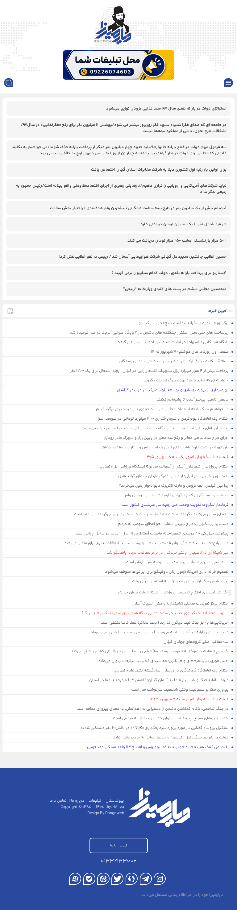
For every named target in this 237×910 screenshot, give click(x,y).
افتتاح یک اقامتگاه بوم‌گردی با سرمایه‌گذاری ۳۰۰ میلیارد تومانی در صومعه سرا (164, 419)
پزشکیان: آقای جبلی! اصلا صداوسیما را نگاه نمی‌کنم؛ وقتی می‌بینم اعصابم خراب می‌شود (156, 428)
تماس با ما (58, 801)
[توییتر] (117, 879)
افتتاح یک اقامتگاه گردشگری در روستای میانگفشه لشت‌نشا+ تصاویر (172, 670)
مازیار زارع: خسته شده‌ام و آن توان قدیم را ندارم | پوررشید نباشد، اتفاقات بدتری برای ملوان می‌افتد (147, 543)
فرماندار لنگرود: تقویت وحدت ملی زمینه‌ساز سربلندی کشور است (175, 505)
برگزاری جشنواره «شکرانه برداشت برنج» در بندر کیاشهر (183, 323)
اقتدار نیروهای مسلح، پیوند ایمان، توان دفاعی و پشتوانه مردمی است (171, 718)
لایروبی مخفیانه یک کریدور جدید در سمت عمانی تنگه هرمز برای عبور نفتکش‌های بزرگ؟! (155, 613)
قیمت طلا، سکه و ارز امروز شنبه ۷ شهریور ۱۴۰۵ (190, 699)
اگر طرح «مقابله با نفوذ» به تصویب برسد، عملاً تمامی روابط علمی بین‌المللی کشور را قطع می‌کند (150, 651)
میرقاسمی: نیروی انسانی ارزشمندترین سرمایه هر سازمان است (178, 562)
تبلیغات (95, 801)
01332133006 (118, 861)
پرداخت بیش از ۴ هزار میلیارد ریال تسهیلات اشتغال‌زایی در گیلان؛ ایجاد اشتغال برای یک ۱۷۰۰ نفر (150, 371)
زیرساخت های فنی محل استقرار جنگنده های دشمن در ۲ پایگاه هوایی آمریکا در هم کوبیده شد (150, 333)
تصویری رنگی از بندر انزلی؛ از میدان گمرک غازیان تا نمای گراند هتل (174, 476)
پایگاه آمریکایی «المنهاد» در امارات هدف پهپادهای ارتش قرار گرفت (173, 342)
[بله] (89, 879)
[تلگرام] (146, 879)
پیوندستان (115, 801)
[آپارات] (75, 879)
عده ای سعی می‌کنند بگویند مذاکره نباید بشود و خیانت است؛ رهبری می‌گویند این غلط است (152, 514)
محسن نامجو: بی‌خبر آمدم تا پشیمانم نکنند (193, 400)
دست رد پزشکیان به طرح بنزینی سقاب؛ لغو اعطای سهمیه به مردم (174, 524)
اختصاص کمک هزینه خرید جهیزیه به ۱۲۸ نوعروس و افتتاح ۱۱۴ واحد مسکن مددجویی (158, 747)
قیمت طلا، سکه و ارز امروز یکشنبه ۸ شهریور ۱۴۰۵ (187, 457)
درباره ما (78, 801)
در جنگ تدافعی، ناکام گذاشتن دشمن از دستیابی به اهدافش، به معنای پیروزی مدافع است (153, 709)
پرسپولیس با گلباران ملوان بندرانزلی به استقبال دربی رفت (181, 581)
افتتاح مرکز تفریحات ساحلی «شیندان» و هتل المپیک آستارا (181, 603)
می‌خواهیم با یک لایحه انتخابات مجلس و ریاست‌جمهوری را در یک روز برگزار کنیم (163, 409)
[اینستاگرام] (160, 879)
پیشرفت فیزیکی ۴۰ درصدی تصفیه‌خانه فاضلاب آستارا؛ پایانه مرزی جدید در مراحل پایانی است (152, 533)
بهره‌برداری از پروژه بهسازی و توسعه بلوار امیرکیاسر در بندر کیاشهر (173, 390)
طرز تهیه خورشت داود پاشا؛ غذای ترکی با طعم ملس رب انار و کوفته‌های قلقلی (164, 447)
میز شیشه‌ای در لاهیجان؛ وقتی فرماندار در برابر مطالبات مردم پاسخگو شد (168, 553)
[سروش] (132, 879)
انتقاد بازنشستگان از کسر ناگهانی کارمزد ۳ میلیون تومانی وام (177, 495)
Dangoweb (114, 813)
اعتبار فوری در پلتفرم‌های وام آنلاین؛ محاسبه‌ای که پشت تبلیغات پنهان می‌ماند (164, 661)
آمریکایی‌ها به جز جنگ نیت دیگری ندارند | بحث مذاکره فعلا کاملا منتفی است (165, 623)
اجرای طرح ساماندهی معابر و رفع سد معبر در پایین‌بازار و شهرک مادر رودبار (167, 438)
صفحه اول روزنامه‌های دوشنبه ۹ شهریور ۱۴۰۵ (190, 352)
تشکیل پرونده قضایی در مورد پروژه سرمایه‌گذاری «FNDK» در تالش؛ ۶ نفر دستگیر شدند (155, 728)
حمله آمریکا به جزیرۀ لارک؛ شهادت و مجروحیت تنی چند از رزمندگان (174, 361)
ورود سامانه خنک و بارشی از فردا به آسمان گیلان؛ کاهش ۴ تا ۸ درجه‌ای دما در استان (159, 680)
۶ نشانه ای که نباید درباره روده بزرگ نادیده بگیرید (186, 380)
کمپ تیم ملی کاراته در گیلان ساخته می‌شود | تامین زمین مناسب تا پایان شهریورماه (160, 632)
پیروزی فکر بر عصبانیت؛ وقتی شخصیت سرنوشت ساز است (180, 690)
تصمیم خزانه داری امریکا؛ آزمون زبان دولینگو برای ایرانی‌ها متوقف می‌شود (167, 572)
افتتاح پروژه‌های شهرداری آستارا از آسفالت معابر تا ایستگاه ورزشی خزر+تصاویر (164, 466)
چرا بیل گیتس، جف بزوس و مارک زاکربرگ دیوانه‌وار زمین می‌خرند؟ (174, 486)
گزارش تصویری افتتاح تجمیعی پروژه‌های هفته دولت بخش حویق (172, 592)
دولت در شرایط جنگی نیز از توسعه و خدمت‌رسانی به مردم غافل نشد (171, 737)
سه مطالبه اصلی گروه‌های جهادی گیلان (197, 642)
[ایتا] (103, 879)
